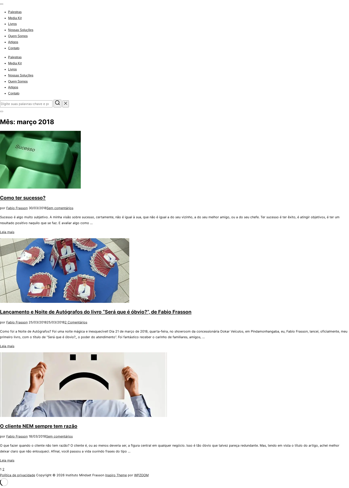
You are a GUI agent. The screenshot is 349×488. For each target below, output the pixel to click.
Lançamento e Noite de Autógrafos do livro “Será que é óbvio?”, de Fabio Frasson (95, 312)
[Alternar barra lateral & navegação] (1, 111)
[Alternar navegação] (1, 4)
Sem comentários (60, 208)
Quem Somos (18, 36)
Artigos (13, 42)
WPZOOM (141, 475)
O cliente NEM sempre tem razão (38, 426)
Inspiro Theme (116, 475)
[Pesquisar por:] (27, 104)
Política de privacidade (17, 475)
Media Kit (15, 18)
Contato (13, 48)
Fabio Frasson (17, 208)
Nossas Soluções (20, 30)
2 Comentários (76, 322)
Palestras (15, 12)
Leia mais (7, 232)
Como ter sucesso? (23, 198)
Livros (12, 24)
